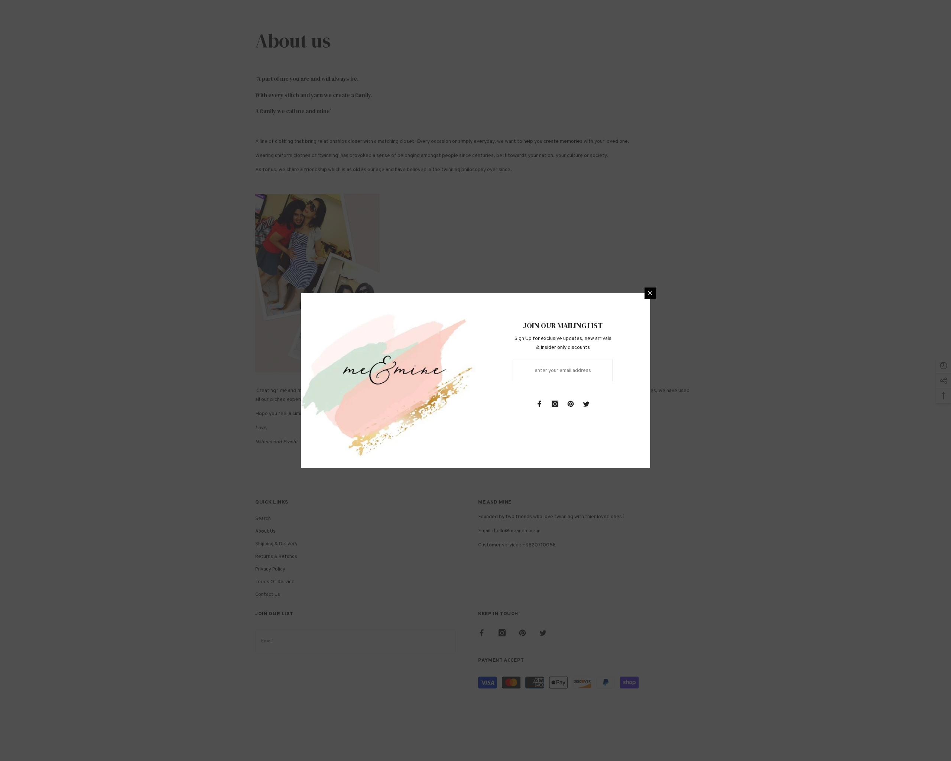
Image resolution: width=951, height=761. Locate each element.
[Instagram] (555, 404)
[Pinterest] (570, 404)
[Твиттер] (586, 404)
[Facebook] (539, 404)
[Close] (650, 293)
